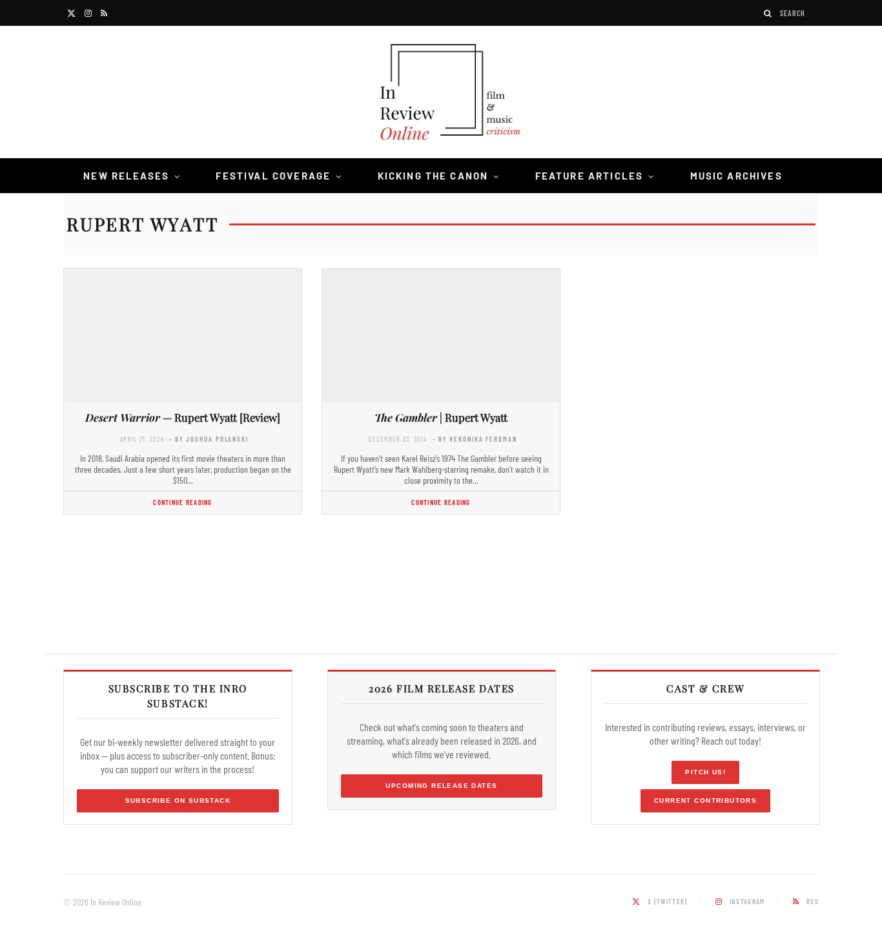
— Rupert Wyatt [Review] (182, 417)
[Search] (768, 13)
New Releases (126, 175)
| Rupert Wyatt (441, 417)
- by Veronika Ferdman (475, 439)
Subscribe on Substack (178, 800)
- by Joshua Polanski (209, 439)
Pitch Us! (705, 772)
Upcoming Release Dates (441, 785)
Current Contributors (705, 800)
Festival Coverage (273, 175)
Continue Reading (182, 502)
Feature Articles (589, 175)
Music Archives (736, 175)
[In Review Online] (441, 94)
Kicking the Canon (433, 175)
